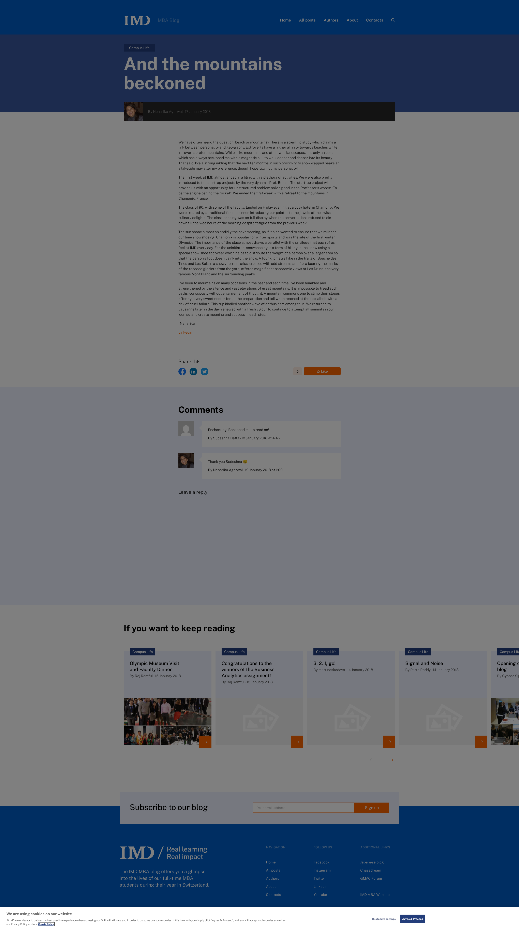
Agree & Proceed (412, 918)
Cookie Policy (46, 924)
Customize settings (384, 918)
